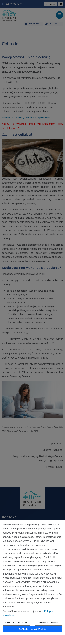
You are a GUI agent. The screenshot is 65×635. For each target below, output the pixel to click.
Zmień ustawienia (48, 622)
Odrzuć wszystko (16, 622)
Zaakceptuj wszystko (33, 628)
